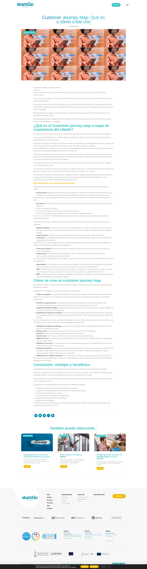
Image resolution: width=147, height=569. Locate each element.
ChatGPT (36, 90)
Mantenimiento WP (99, 494)
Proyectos (50, 503)
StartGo (49, 497)
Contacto (49, 508)
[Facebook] (113, 564)
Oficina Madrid (88, 533)
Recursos (49, 500)
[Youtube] (124, 564)
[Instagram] (116, 564)
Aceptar (85, 566)
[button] (127, 4)
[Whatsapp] (121, 564)
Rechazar (94, 566)
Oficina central (67, 533)
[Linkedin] (118, 564)
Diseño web (81, 494)
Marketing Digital (67, 494)
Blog (48, 505)
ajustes (74, 567)
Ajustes (103, 566)
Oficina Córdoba (110, 533)
